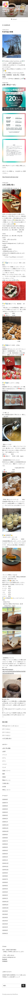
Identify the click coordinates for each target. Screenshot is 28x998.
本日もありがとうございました (10, 725)
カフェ (4, 758)
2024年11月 (5, 866)
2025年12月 (5, 825)
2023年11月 (5, 904)
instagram (4, 961)
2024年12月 (5, 863)
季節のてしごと (6, 780)
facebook (4, 959)
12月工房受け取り (8, 185)
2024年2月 (5, 895)
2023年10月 (5, 908)
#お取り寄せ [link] (16, 74)
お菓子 (4, 751)
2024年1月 (5, 898)
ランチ (4, 767)
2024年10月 (5, 869)
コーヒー (4, 764)
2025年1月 (5, 860)
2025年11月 (5, 828)
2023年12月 (5, 901)
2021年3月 (5, 924)
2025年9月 (5, 834)
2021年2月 (5, 927)
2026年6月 (5, 806)
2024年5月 (5, 885)
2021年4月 (5, 920)
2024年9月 (5, 873)
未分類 (4, 786)
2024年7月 (5, 879)
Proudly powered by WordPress (10, 994)
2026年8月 (5, 799)
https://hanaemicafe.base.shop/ (10, 177)
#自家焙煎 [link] (9, 74)
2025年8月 (5, 837)
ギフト (4, 761)
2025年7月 (5, 841)
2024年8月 (5, 876)
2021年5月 (5, 917)
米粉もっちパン (6, 789)
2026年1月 (5, 821)
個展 (3, 773)
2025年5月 (5, 847)
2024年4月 (5, 888)
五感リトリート (6, 770)
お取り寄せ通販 (6, 748)
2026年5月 (5, 809)
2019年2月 (5, 933)
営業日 (4, 777)
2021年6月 (5, 914)
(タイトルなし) (6, 729)
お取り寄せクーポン (9, 85)
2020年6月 (5, 930)
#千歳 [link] (3, 74)
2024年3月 (5, 892)
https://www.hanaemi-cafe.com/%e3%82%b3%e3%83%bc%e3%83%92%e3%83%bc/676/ (13, 671)
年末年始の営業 (7, 32)
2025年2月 (5, 857)
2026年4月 (5, 812)
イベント (4, 754)
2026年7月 (5, 802)
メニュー (15, 19)
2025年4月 (5, 850)
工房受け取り (5, 783)
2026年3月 (5, 815)
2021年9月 (5, 911)
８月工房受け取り (7, 738)
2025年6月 (5, 844)
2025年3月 (5, 853)
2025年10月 (5, 831)
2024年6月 (5, 882)
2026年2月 (5, 818)
